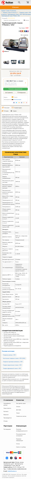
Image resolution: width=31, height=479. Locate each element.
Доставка (18, 409)
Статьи (18, 443)
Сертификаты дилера (7, 404)
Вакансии (6, 414)
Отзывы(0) (4, 18)
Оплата (18, 406)
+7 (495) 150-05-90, (12, 469)
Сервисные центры (21, 416)
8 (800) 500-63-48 (21, 469)
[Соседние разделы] (17, 12)
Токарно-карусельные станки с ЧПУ (12, 365)
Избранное (22, 92)
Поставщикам (7, 429)
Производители (8, 417)
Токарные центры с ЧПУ (9, 355)
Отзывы (6, 421)
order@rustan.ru (12, 471)
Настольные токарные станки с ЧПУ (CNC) (14, 358)
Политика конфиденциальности (21, 430)
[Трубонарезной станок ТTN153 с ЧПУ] (15, 43)
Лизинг (18, 413)
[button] (15, 83)
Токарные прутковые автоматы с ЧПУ (13, 361)
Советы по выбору (21, 447)
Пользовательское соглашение (21, 434)
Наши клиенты (7, 408)
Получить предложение (15, 89)
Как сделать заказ (21, 403)
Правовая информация (19, 439)
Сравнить (10, 92)
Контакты (6, 411)
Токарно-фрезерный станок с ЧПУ (12, 368)
